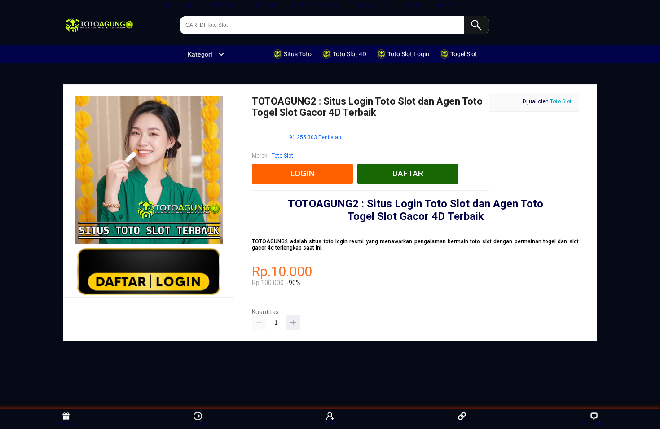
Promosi (66, 423)
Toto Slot (178, 5)
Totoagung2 (371, 5)
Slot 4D (265, 5)
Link (462, 423)
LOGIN (413, 5)
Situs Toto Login (315, 5)
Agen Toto (223, 5)
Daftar (330, 423)
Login (198, 423)
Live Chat (594, 423)
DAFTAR (448, 5)
